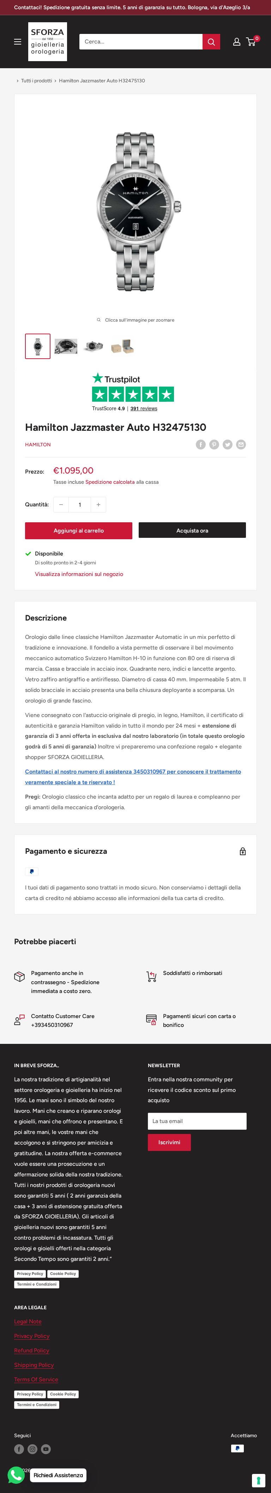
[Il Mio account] (236, 42)
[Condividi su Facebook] (201, 444)
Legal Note (28, 1321)
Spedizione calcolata (110, 482)
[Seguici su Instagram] (32, 1449)
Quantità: (37, 504)
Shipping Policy (34, 1365)
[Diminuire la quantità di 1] (61, 504)
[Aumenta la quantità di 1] (98, 504)
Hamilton (38, 445)
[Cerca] (211, 41)
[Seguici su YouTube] (46, 1449)
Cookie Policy (63, 1273)
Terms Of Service (36, 1379)
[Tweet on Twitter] (228, 444)
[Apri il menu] (17, 42)
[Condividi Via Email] (241, 444)
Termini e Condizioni (36, 1284)
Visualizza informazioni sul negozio (79, 574)
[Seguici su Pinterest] (214, 444)
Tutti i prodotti (36, 81)
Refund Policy (31, 1350)
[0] (251, 41)
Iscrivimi (169, 1142)
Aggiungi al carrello (79, 530)
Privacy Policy (30, 1273)
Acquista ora (192, 530)
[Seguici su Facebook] (19, 1449)
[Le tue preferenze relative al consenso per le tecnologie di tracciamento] (258, 1480)
